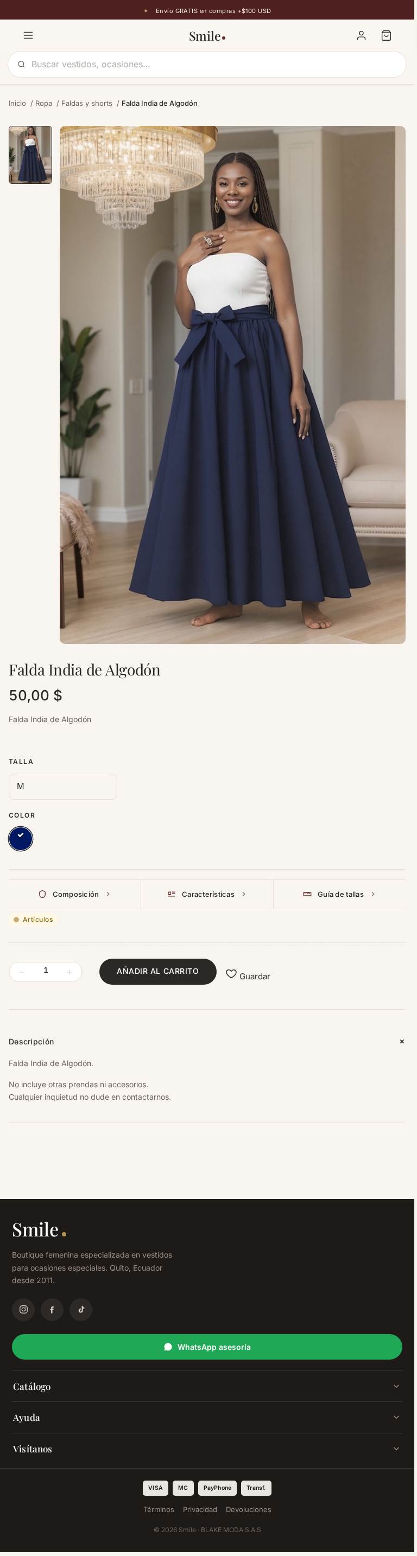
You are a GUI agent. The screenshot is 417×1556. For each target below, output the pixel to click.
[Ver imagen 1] (30, 155)
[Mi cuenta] (361, 35)
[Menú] (28, 35)
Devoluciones (248, 1509)
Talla (21, 761)
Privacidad (200, 1509)
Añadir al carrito (158, 970)
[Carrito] (386, 35)
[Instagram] (23, 1309)
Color (22, 815)
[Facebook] (52, 1309)
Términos (158, 1509)
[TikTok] (81, 1309)
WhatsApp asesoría (214, 1346)
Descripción (31, 1041)
